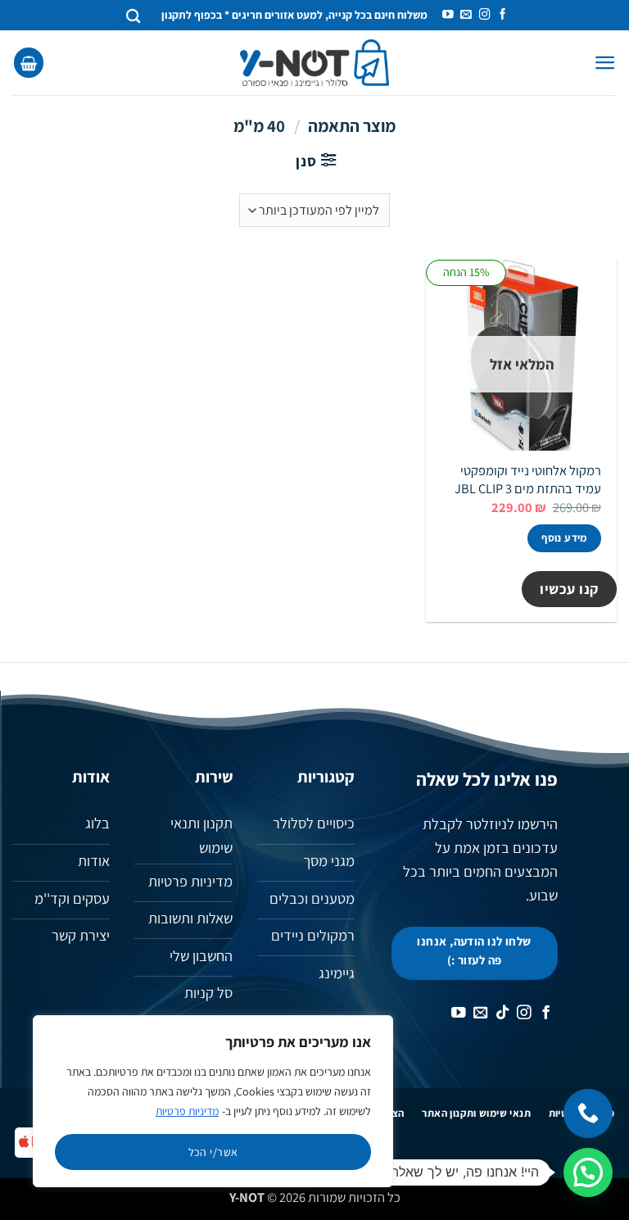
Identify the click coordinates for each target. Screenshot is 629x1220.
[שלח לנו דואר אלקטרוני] (466, 15)
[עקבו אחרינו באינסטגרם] (485, 15)
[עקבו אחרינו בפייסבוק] (503, 15)
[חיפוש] (133, 15)
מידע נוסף (564, 538)
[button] (605, 62)
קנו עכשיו (569, 588)
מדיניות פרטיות (187, 1111)
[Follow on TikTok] (503, 1013)
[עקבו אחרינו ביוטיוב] (448, 15)
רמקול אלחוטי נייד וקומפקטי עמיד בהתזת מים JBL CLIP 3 (528, 479)
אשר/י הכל (213, 1152)
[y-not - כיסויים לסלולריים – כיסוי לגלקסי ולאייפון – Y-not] (315, 63)
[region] (213, 1101)
